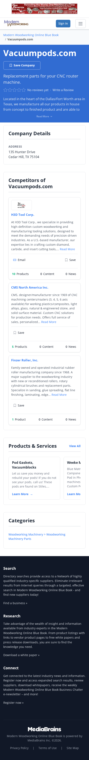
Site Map (73, 748)
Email (21, 260)
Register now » (13, 703)
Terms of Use (47, 748)
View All (75, 446)
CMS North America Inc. (29, 287)
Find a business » (15, 603)
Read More (67, 249)
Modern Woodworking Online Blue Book (31, 35)
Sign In (63, 23)
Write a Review (63, 90)
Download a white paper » (21, 655)
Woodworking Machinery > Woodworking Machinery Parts (36, 536)
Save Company (24, 65)
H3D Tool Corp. (22, 215)
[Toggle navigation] (80, 23)
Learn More (20, 494)
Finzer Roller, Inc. (24, 360)
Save (72, 260)
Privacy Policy (19, 748)
